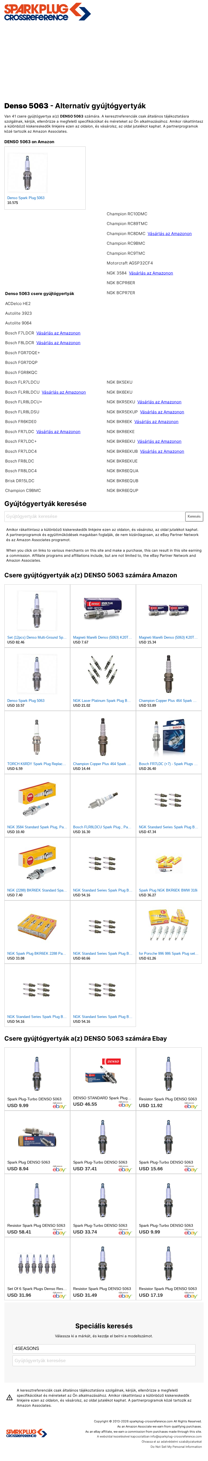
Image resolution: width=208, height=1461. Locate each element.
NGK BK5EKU (119, 382)
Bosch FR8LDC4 (21, 470)
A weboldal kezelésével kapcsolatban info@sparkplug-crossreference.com (149, 1436)
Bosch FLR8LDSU (22, 411)
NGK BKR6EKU (121, 441)
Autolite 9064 (18, 323)
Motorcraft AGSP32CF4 (130, 263)
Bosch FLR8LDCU (23, 392)
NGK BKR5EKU (121, 401)
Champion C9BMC (23, 490)
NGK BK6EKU (119, 392)
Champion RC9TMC (126, 253)
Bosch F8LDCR (20, 342)
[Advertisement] (104, 60)
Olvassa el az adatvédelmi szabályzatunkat (172, 1441)
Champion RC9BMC (126, 243)
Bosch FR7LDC (20, 431)
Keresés (194, 516)
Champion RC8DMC (127, 233)
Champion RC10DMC (127, 213)
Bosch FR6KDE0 (20, 421)
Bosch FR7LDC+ (21, 441)
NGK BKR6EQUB (122, 480)
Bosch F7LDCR (20, 333)
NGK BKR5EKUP (122, 411)
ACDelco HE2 (18, 303)
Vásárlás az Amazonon (58, 333)
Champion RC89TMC (127, 223)
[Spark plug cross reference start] (26, 1434)
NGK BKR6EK (119, 421)
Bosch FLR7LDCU (22, 382)
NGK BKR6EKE (121, 431)
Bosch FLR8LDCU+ (23, 401)
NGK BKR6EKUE (122, 461)
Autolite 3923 (18, 313)
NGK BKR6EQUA (122, 470)
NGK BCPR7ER (121, 292)
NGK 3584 (117, 273)
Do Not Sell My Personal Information (176, 1447)
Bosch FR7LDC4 (21, 451)
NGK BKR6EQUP (122, 490)
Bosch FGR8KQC (21, 372)
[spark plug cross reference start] (47, 20)
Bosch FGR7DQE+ (22, 352)
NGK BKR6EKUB (123, 451)
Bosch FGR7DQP (21, 362)
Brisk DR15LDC (19, 480)
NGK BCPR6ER (121, 282)
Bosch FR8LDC (19, 461)
